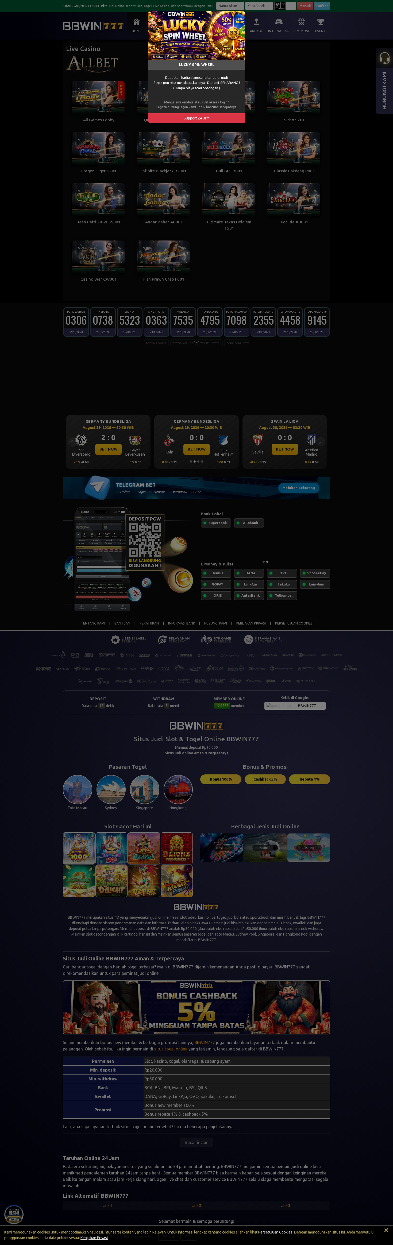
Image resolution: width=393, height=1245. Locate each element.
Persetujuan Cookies (275, 1232)
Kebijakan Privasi (94, 1238)
